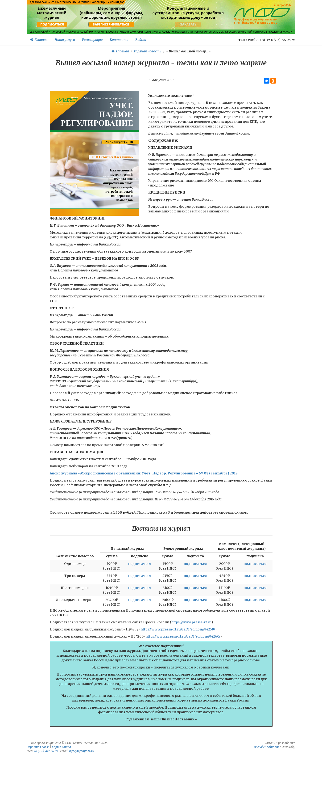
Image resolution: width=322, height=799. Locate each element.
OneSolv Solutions (266, 747)
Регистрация (92, 40)
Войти (140, 40)
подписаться (52, 24)
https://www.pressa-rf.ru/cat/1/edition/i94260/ (183, 636)
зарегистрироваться (110, 24)
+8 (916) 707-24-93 (46, 751)
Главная (40, 40)
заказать (188, 24)
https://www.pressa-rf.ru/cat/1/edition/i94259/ (178, 629)
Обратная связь (38, 747)
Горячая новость (147, 51)
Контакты (119, 40)
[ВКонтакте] (266, 81)
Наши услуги (65, 40)
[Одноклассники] (273, 81)
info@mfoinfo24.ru (81, 751)
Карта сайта (61, 747)
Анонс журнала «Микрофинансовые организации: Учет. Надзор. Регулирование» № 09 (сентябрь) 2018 (144, 473)
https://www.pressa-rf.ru (191, 622)
